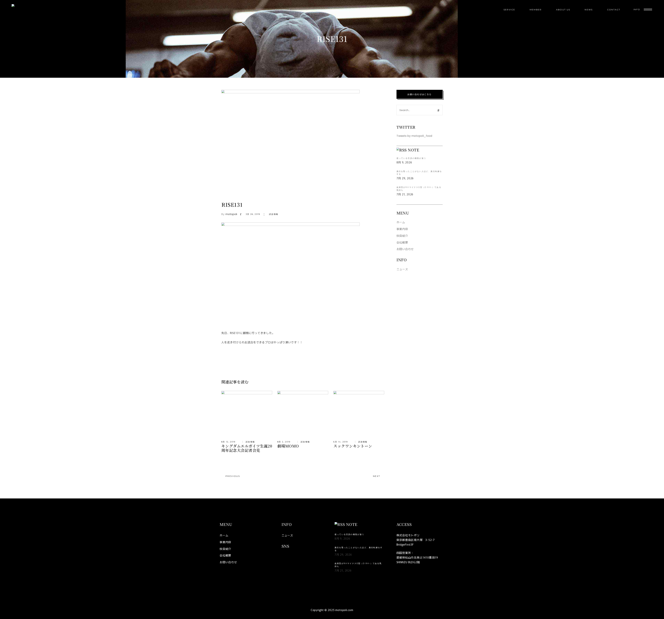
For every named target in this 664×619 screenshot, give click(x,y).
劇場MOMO (288, 446)
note (413, 150)
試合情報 (273, 214)
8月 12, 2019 (228, 442)
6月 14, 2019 (340, 442)
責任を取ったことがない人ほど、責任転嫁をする (419, 172)
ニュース (402, 269)
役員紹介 (402, 236)
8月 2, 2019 (283, 442)
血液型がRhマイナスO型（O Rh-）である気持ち (418, 188)
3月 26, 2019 (253, 214)
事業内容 (402, 229)
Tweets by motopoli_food (414, 136)
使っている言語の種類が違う (411, 158)
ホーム (400, 222)
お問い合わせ (405, 249)
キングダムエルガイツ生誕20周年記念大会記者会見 (246, 448)
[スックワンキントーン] (358, 414)
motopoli (231, 214)
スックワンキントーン (352, 446)
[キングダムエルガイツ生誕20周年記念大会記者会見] (246, 414)
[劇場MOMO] (302, 414)
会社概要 (402, 242)
